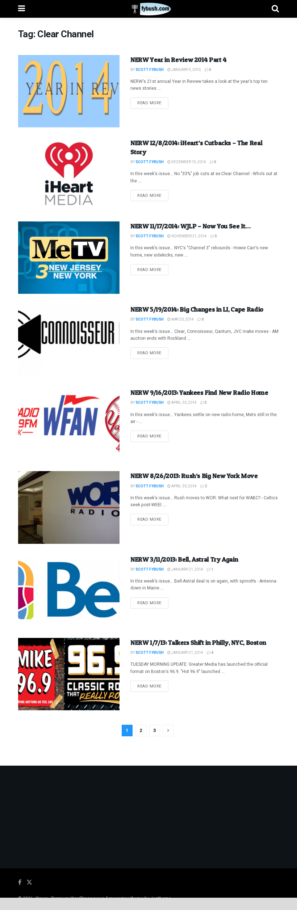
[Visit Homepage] (148, 9)
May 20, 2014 (182, 319)
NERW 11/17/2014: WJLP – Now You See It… (190, 226)
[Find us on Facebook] (19, 882)
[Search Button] (275, 9)
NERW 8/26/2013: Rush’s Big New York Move (194, 475)
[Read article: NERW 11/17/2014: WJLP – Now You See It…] (69, 257)
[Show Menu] (21, 9)
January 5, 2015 (186, 69)
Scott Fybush (149, 69)
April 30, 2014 (184, 402)
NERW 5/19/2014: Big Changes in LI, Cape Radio (196, 309)
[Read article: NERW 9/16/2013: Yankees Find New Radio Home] (69, 424)
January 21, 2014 (187, 569)
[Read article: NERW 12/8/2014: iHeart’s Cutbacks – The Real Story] (69, 174)
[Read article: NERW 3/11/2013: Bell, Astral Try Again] (69, 591)
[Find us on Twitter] (29, 882)
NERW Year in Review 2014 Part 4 (178, 59)
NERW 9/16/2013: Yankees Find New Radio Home (199, 392)
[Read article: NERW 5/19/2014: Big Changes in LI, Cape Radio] (69, 341)
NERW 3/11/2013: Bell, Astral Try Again (184, 559)
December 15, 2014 (188, 162)
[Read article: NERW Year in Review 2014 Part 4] (69, 91)
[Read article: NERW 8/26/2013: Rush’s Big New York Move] (69, 507)
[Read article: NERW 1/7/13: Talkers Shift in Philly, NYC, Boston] (69, 674)
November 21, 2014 (189, 236)
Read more (152, 103)
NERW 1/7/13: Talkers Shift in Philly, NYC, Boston (198, 642)
